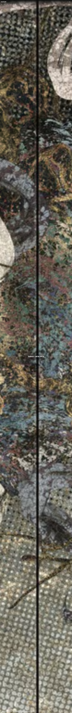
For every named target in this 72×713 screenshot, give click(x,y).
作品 (4, 4)
